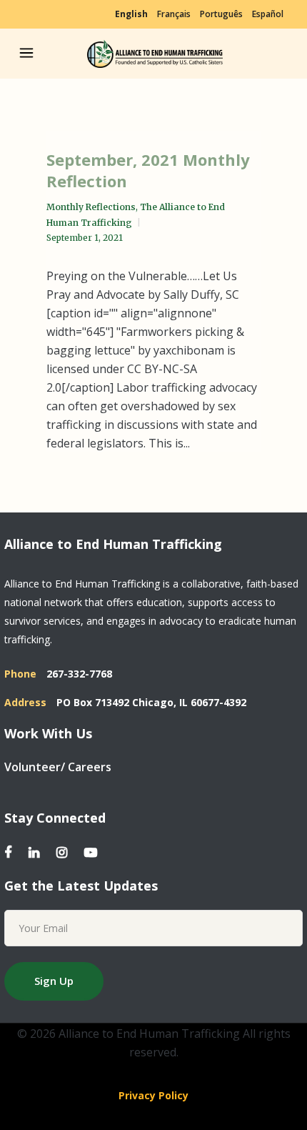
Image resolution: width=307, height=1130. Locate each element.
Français (174, 14)
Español (267, 14)
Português (221, 14)
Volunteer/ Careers (57, 767)
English (131, 14)
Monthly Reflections (91, 207)
